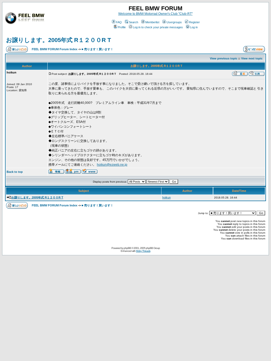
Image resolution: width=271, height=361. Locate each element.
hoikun (166, 197)
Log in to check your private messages (158, 27)
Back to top (15, 171)
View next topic (252, 58)
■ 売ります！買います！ (97, 49)
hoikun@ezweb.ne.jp (112, 164)
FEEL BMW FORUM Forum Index (54, 49)
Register (194, 22)
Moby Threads (143, 250)
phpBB (127, 248)
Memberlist (152, 22)
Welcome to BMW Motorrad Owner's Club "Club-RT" (155, 14)
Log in (194, 27)
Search (133, 22)
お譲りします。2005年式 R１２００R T (58, 40)
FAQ (119, 22)
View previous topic (223, 58)
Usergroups (174, 22)
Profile (122, 27)
